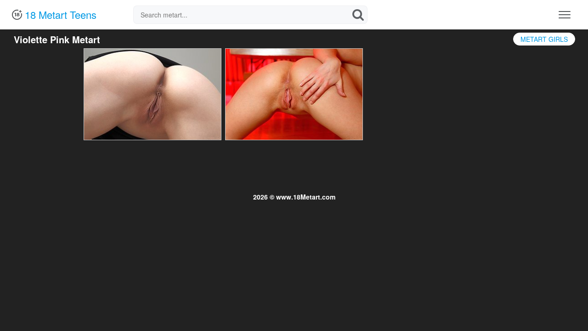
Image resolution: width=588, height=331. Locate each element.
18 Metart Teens (59, 15)
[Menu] (564, 14)
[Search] (358, 15)
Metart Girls (544, 39)
